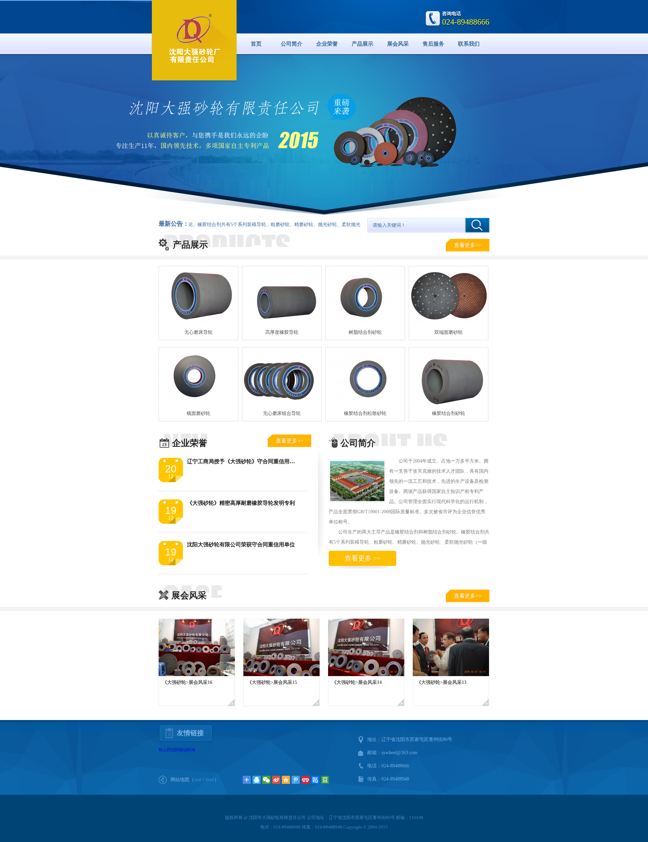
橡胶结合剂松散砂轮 (365, 413)
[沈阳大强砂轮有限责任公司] (194, 39)
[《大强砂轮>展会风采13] (455, 647)
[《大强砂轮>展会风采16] (201, 647)
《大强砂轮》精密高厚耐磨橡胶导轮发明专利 (241, 503)
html (210, 779)
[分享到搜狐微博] (325, 780)
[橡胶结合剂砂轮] (448, 377)
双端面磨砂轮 (448, 332)
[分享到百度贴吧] (315, 780)
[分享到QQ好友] (256, 780)
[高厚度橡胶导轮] (282, 296)
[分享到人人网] (305, 780)
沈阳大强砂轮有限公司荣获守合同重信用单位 (241, 544)
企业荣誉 (327, 44)
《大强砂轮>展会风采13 (441, 682)
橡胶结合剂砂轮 (448, 413)
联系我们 (469, 44)
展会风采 (398, 44)
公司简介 (291, 44)
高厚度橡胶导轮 (281, 332)
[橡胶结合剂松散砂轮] (365, 377)
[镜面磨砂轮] (198, 377)
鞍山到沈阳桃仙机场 (177, 749)
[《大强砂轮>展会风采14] (370, 647)
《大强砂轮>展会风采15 (272, 682)
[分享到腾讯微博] (296, 780)
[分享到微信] (266, 780)
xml (197, 779)
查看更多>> (468, 245)
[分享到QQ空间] (286, 780)
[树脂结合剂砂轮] (365, 296)
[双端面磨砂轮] (448, 296)
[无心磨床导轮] (198, 296)
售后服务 (433, 44)
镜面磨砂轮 (198, 413)
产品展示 (362, 44)
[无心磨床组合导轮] (282, 377)
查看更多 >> (363, 558)
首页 (256, 44)
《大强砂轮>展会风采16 (187, 682)
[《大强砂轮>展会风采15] (285, 647)
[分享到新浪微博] (276, 780)
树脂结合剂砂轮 (365, 332)
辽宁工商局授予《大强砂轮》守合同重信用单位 (243, 461)
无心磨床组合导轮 (282, 413)
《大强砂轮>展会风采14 (357, 682)
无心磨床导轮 (198, 332)
